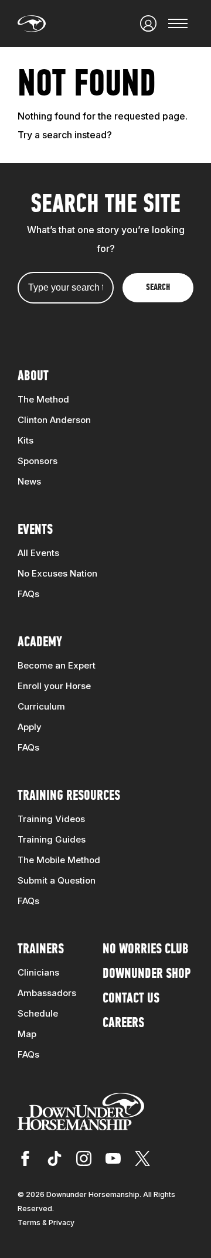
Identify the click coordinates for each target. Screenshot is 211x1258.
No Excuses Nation (57, 573)
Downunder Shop (146, 974)
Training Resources (69, 796)
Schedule (38, 1013)
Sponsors (37, 460)
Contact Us (131, 999)
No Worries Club (146, 950)
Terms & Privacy (46, 1222)
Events (35, 530)
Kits (25, 440)
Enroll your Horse (54, 685)
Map (27, 1033)
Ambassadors (47, 992)
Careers (123, 1024)
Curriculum (41, 706)
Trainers (41, 950)
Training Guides (52, 839)
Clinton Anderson (54, 419)
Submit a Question (57, 880)
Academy (40, 643)
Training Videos (51, 818)
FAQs (28, 593)
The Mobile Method (59, 859)
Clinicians (38, 972)
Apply (30, 726)
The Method (43, 399)
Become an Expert (57, 665)
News (29, 481)
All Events (38, 552)
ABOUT (33, 377)
